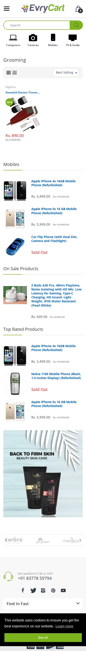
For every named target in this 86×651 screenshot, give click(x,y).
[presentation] (5, 540)
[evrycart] (43, 8)
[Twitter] (32, 590)
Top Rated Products (23, 329)
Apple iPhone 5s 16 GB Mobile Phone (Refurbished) (54, 211)
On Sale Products (20, 269)
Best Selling (64, 72)
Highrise (11, 87)
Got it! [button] (43, 637)
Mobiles (11, 164)
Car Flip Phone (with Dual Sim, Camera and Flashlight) (54, 239)
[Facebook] (22, 590)
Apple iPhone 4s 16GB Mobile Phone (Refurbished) (53, 183)
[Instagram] (43, 590)
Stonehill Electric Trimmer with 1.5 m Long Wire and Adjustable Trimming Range (23, 92)
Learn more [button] (64, 626)
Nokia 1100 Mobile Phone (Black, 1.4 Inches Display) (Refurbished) (56, 376)
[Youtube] (63, 590)
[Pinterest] (53, 590)
